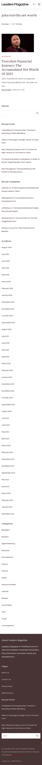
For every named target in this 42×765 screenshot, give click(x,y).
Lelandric (5, 188)
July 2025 (5, 336)
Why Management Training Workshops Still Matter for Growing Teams (18, 170)
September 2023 (8, 473)
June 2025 (6, 343)
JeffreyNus (6, 208)
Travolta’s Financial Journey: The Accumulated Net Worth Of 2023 (20, 67)
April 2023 (5, 486)
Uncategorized (8, 625)
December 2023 (8, 459)
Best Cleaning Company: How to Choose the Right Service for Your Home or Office (19, 151)
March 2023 (6, 493)
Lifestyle (5, 591)
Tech (4, 612)
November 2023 (8, 466)
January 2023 (7, 507)
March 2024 (6, 445)
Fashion (5, 564)
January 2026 (7, 295)
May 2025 (5, 350)
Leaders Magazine (15, 4)
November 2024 (8, 391)
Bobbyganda (7, 198)
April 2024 (5, 439)
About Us (5, 673)
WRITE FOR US (7, 693)
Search (5, 106)
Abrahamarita (7, 218)
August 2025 (7, 329)
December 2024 (8, 384)
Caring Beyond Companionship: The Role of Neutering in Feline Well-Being (19, 131)
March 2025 (6, 363)
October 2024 (7, 398)
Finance (5, 571)
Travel (4, 619)
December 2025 (8, 302)
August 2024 (7, 411)
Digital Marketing (8, 543)
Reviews (5, 598)
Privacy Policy (7, 686)
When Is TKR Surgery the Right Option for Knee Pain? (20, 141)
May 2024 (5, 432)
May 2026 (5, 268)
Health (4, 578)
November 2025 (8, 309)
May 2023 (5, 480)
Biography (6, 56)
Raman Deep (6, 90)
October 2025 (7, 316)
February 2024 (7, 452)
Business (5, 537)
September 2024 (8, 404)
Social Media (7, 605)
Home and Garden (9, 584)
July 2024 (5, 418)
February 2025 (7, 370)
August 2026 (7, 247)
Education (6, 550)
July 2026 (5, 254)
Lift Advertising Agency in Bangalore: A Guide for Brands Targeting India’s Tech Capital (21, 160)
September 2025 (8, 322)
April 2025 (5, 357)
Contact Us (6, 679)
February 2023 (7, 500)
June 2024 (6, 425)
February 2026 (7, 288)
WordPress (8, 755)
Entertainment (7, 557)
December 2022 (8, 514)
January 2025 (7, 377)
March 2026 (6, 282)
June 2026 (6, 261)
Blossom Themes (26, 752)
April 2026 (5, 275)
